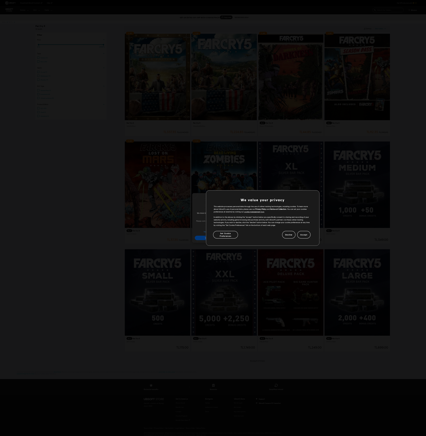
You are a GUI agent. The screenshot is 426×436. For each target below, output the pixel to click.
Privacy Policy (260, 209)
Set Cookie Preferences (225, 234)
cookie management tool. (254, 212)
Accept (303, 235)
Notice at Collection (278, 209)
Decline (288, 235)
